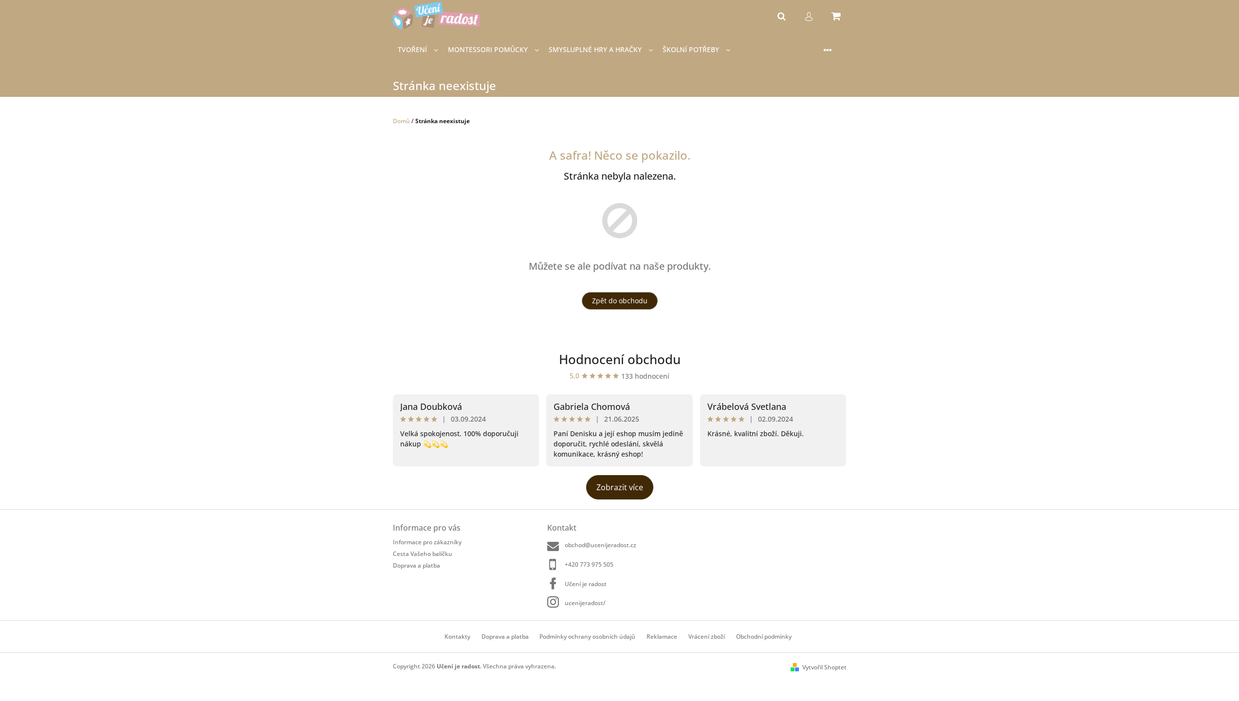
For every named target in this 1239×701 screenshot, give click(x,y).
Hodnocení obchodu (620, 359)
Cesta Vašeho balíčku (422, 554)
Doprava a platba (416, 565)
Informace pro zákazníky (427, 542)
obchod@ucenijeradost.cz (600, 545)
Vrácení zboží (706, 636)
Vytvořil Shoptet (824, 667)
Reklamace (662, 636)
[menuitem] (418, 50)
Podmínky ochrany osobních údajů (587, 636)
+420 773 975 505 (589, 564)
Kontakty (457, 636)
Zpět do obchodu (619, 300)
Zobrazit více (619, 487)
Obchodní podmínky (764, 636)
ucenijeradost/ (585, 603)
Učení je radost (586, 584)
